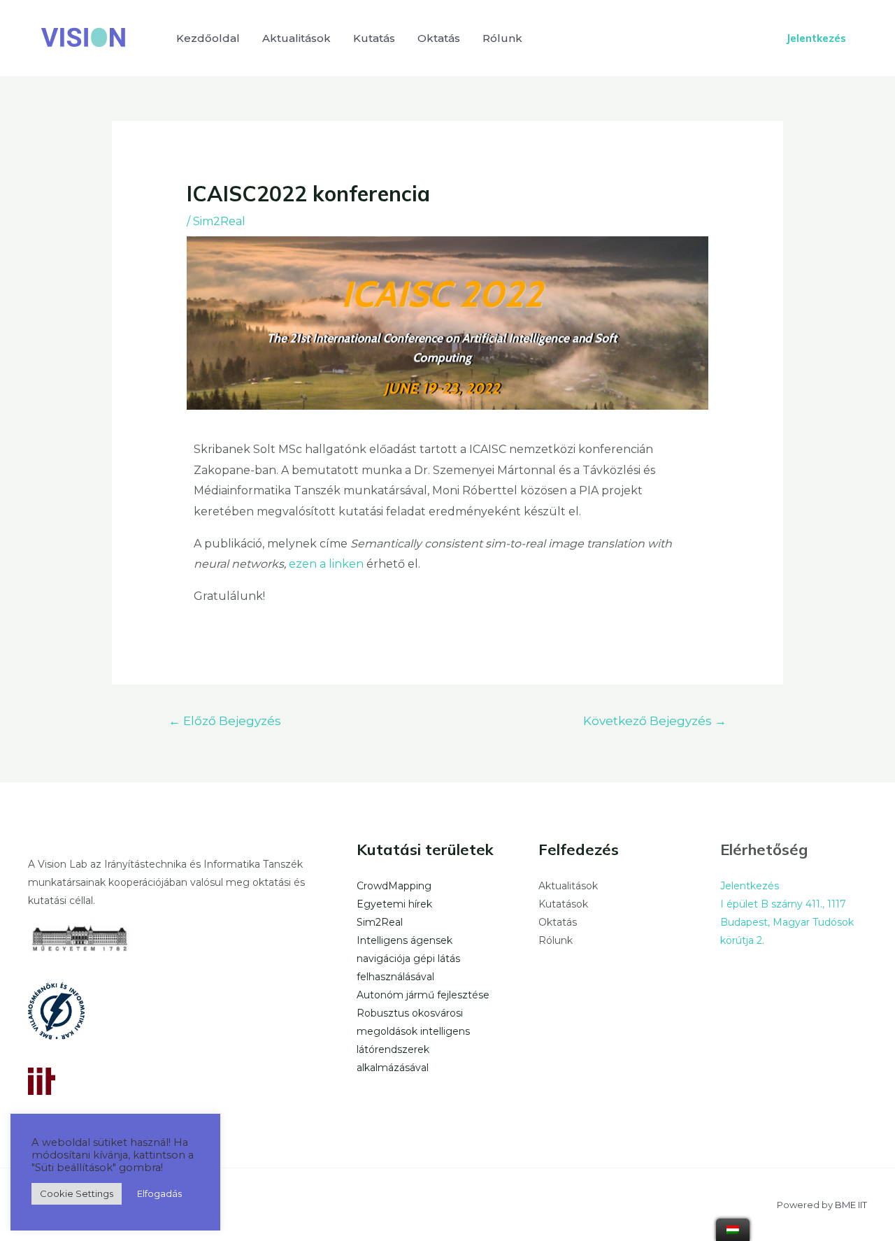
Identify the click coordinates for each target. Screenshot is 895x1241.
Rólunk (502, 38)
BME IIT (851, 1204)
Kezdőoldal (208, 38)
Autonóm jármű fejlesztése (423, 995)
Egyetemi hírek (394, 904)
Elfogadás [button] (159, 1193)
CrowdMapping (394, 886)
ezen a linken (326, 564)
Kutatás (374, 38)
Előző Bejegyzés (225, 720)
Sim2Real (219, 221)
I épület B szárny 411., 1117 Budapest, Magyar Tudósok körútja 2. (787, 922)
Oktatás (438, 38)
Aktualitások (296, 38)
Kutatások (563, 904)
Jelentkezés (749, 886)
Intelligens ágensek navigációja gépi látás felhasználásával (408, 958)
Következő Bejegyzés (654, 720)
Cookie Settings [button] (76, 1193)
